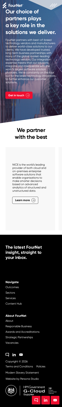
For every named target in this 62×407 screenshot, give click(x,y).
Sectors (10, 292)
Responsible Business (19, 326)
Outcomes (12, 287)
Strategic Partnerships (19, 337)
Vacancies (12, 342)
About (9, 320)
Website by (22, 378)
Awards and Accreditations (22, 331)
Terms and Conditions (19, 366)
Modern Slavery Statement (22, 372)
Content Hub (14, 303)
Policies (40, 366)
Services (11, 298)
